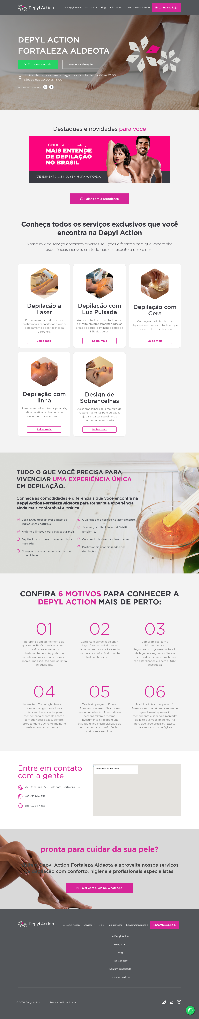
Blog (103, 7)
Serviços (89, 7)
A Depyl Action (73, 7)
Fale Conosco (117, 7)
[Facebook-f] (51, 87)
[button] (91, 7)
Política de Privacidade (63, 1002)
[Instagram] (45, 87)
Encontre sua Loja (166, 7)
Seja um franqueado (139, 7)
